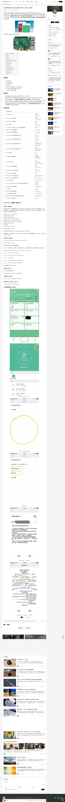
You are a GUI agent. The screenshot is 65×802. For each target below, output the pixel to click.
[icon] (55, 798)
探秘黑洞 (55, 98)
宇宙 (16, 1)
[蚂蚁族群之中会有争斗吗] (50, 109)
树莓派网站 (16, 97)
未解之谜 (27, 1)
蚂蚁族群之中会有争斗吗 (52, 35)
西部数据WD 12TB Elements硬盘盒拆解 (26, 689)
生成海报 (30, 800)
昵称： (6, 787)
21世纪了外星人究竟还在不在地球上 (54, 32)
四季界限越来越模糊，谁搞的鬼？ (24, 767)
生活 (5, 624)
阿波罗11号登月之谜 (57, 131)
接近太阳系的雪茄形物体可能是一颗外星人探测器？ (57, 104)
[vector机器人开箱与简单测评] (24, 746)
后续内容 (7, 73)
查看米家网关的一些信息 (9, 69)
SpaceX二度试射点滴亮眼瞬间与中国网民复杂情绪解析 (29, 679)
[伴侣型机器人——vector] (10, 663)
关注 (53, 22)
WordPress (38, 797)
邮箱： (20, 787)
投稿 (61, 1)
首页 (13, 1)
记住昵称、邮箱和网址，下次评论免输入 (11, 789)
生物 (20, 1)
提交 (43, 789)
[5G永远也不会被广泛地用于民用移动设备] (50, 113)
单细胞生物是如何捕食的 (52, 33)
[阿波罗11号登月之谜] (50, 132)
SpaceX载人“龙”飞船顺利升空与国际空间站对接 (28, 699)
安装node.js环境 (8, 63)
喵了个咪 (5, 10)
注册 (57, 1)
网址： (34, 787)
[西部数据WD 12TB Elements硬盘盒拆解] (10, 693)
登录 (55, 1)
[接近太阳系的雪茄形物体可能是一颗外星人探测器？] (50, 104)
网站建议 (36, 1)
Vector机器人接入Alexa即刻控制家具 (25, 669)
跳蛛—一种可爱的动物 (57, 93)
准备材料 (7, 55)
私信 (57, 22)
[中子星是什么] (50, 123)
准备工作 (7, 57)
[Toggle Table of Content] (17, 53)
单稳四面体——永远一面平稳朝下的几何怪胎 (27, 709)
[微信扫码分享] (33, 800)
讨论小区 (31, 1)
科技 (23, 1)
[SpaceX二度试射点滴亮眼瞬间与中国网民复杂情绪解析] (10, 683)
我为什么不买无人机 (21, 757)
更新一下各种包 (8, 62)
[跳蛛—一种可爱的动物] (50, 94)
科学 (9, 624)
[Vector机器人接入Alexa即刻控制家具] (10, 673)
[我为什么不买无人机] (10, 761)
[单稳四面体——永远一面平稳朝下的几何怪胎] (10, 712)
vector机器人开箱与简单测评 (10, 741)
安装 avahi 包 (8, 65)
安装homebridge (8, 66)
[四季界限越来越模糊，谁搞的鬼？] (10, 770)
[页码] (29, 617)
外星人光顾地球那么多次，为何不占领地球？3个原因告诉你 (57, 89)
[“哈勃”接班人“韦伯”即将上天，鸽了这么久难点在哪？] (10, 735)
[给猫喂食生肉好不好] (50, 128)
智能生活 (16, 10)
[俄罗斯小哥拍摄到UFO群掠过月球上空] (50, 118)
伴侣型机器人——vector (22, 659)
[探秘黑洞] (50, 99)
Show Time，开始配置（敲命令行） (12, 60)
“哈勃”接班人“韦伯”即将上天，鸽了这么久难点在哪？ (29, 731)
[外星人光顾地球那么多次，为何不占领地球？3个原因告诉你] (50, 90)
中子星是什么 (56, 122)
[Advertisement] (24, 647)
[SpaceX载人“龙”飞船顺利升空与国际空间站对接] (10, 703)
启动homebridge (8, 72)
